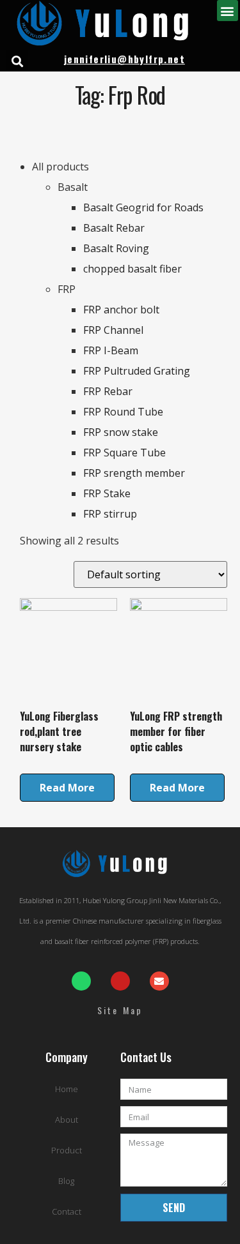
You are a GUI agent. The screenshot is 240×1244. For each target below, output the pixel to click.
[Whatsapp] (81, 981)
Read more (67, 788)
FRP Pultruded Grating (136, 371)
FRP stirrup (110, 514)
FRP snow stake (120, 432)
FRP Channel (113, 330)
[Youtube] (120, 981)
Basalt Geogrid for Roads (143, 207)
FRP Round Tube (123, 412)
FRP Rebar (107, 391)
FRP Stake (107, 493)
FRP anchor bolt (121, 310)
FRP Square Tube (124, 453)
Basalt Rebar (114, 228)
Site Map (120, 1010)
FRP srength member (134, 473)
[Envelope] (159, 981)
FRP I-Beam (110, 350)
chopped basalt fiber (132, 269)
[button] (227, 10)
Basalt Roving (116, 248)
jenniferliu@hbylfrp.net (124, 59)
